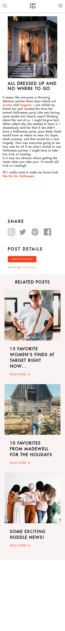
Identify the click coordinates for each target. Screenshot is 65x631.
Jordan (7, 105)
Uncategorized (22, 259)
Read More (18, 374)
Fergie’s (25, 105)
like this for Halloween (18, 176)
